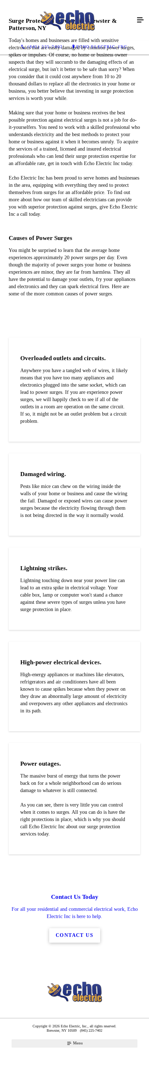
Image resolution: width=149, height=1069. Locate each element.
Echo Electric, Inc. (102, 47)
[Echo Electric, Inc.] (67, 20)
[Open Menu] (140, 20)
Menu (77, 1043)
